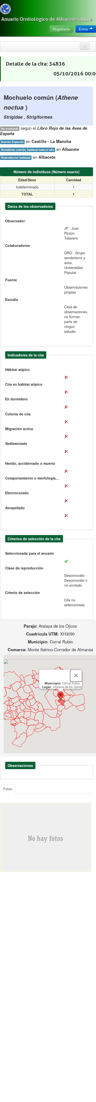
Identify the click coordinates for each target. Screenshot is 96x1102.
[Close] (76, 675)
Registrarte (61, 29)
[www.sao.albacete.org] (5, 9)
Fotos (7, 788)
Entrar (84, 29)
